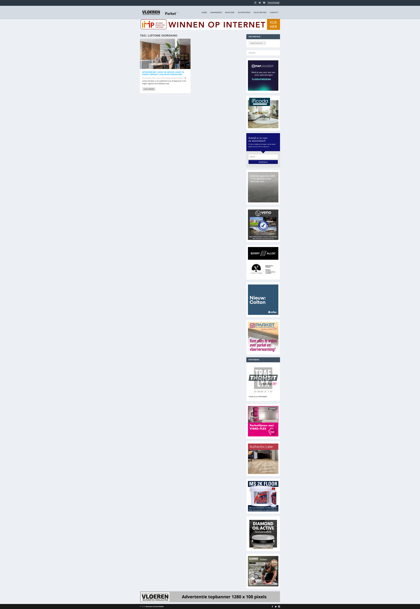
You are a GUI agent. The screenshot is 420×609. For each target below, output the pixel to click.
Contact (274, 12)
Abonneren (216, 12)
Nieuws (168, 78)
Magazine (229, 12)
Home (204, 12)
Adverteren (244, 12)
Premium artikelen (176, 78)
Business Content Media (155, 606)
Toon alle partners (257, 397)
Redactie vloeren (151, 78)
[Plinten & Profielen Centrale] (263, 380)
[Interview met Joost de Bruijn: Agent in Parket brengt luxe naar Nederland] (165, 54)
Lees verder (149, 89)
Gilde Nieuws (260, 12)
